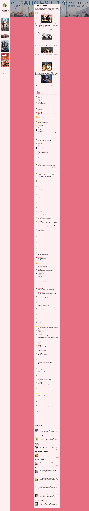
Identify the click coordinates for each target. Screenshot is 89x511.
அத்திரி (39, 269)
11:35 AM (39, 136)
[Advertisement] (62, 14)
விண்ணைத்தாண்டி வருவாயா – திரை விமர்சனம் (41, 451)
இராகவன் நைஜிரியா (40, 257)
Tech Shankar (39, 112)
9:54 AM (39, 100)
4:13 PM (39, 260)
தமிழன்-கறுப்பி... (40, 322)
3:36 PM (39, 227)
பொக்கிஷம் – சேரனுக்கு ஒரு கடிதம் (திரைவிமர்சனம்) (42, 435)
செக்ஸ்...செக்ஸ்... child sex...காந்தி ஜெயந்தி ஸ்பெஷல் (42, 483)
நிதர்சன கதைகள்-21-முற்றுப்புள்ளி (39, 467)
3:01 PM (39, 178)
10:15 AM (39, 110)
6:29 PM (39, 271)
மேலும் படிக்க (57, 449)
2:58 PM (39, 170)
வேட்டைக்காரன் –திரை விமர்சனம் (39, 459)
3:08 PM (39, 343)
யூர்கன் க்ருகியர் (40, 125)
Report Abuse (2, 73)
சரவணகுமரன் (39, 143)
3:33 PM (39, 205)
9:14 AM (39, 409)
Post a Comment (38, 411)
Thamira (39, 345)
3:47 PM (39, 255)
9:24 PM (39, 351)
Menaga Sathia (40, 292)
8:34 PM (39, 282)
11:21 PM (39, 294)
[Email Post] (37, 91)
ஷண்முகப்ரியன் (40, 330)
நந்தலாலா (36, 443)
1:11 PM (39, 162)
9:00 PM (39, 286)
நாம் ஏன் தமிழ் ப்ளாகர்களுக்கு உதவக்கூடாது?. (41, 500)
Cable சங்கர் (38, 1)
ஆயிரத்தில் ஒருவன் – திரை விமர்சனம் (40, 475)
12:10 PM (39, 145)
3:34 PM (39, 215)
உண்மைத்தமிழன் (40, 284)
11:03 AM (39, 127)
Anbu (38, 207)
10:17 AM (39, 114)
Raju (38, 116)
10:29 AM (39, 118)
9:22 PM (39, 290)
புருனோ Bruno (39, 164)
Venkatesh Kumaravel (40, 273)
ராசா (38, 262)
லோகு (38, 129)
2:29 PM (39, 332)
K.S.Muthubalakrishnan (40, 138)
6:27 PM (39, 267)
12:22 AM (39, 324)
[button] (58, 5)
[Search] (64, 2)
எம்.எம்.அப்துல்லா (40, 334)
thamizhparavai (40, 288)
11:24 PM (39, 380)
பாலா (38, 120)
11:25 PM (39, 306)
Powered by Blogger (50, 509)
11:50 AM (39, 141)
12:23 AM (39, 328)
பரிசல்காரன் (39, 102)
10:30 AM (39, 123)
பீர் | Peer (39, 326)
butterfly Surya (39, 147)
